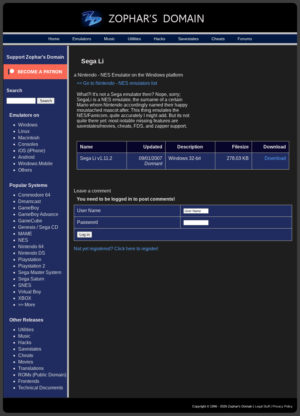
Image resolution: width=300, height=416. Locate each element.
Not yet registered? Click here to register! (116, 248)
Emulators (81, 38)
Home (53, 38)
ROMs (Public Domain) (42, 374)
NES (23, 240)
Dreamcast (29, 201)
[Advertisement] (239, 95)
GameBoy (28, 207)
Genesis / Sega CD (38, 227)
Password (87, 222)
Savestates (188, 38)
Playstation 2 (31, 265)
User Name (89, 210)
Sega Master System (39, 272)
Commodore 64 (34, 194)
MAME (25, 233)
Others (25, 170)
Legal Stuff (262, 406)
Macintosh (29, 137)
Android (26, 157)
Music (109, 38)
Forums (245, 38)
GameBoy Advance (38, 214)
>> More (26, 304)
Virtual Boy (29, 291)
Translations (31, 368)
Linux (24, 131)
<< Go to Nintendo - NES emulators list (117, 83)
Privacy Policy (282, 406)
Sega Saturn (31, 278)
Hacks (159, 38)
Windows (28, 124)
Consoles (28, 144)
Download (275, 158)
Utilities (134, 38)
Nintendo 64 (31, 246)
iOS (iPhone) (31, 150)
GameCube (30, 220)
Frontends (28, 381)
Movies (25, 361)
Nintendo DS (31, 253)
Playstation (29, 259)
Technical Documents (40, 387)
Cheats (218, 38)
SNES (24, 285)
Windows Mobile (35, 163)
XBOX (24, 298)
